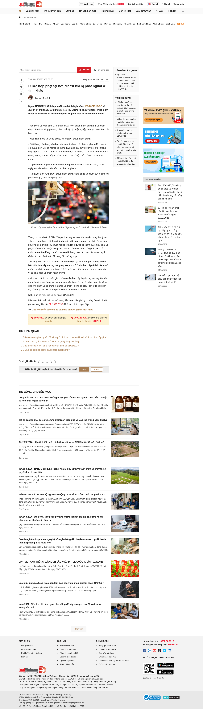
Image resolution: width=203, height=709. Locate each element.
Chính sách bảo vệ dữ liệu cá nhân (114, 660)
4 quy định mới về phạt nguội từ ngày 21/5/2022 (125, 133)
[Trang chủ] (20, 11)
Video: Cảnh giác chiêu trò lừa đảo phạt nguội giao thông (51, 341)
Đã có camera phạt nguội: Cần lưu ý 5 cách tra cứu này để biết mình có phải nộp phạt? (65, 337)
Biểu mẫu (117, 24)
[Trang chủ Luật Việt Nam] (30, 4)
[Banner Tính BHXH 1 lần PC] (163, 144)
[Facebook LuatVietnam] (144, 651)
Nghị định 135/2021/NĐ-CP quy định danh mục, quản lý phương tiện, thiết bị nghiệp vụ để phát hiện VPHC (126, 81)
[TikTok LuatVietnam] (159, 651)
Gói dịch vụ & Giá (135, 4)
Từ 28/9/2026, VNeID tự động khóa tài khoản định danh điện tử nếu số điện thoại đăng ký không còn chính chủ (170, 192)
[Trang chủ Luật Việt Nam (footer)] (32, 673)
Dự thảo (70, 11)
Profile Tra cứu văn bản (31, 653)
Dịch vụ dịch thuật (68, 657)
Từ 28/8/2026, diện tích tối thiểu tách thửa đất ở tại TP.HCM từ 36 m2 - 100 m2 (61, 442)
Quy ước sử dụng (106, 653)
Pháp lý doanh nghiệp (69, 653)
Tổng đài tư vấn (67, 664)
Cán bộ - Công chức (81, 24)
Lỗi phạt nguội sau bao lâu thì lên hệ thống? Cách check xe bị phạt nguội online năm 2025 (126, 108)
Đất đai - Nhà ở (51, 24)
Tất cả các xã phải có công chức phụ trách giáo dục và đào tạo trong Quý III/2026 (63, 420)
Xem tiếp (78, 629)
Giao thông (129, 24)
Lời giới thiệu (27, 645)
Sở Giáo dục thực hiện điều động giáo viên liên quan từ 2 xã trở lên (169, 278)
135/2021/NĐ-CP (93, 106)
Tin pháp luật (107, 11)
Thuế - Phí (37, 24)
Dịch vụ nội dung (67, 660)
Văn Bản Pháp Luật (27, 706)
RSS (182, 24)
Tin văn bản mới (87, 11)
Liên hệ (24, 657)
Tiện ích (172, 11)
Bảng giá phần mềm (107, 645)
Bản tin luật (125, 11)
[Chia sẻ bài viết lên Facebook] (21, 80)
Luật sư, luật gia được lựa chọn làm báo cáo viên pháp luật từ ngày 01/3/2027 (61, 583)
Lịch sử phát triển (28, 649)
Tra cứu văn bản (52, 11)
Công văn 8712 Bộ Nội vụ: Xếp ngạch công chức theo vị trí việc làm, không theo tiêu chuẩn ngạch (170, 234)
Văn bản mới (32, 11)
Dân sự (107, 24)
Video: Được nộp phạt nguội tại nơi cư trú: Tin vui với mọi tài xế (126, 122)
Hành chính (24, 24)
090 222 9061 (81, 318)
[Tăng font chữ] (107, 79)
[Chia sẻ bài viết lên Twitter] (21, 87)
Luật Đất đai (61, 706)
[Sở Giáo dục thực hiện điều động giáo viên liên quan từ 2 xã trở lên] (150, 277)
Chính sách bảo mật (107, 657)
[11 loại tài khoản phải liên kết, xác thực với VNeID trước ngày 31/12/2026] (150, 209)
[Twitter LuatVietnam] (164, 651)
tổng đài (48, 321)
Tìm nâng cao (102, 70)
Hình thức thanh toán (108, 649)
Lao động (97, 24)
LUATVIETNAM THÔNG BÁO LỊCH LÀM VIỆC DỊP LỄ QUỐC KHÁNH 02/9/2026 (61, 561)
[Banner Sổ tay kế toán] (163, 172)
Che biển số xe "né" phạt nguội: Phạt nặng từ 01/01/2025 (51, 346)
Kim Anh (46, 98)
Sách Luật (170, 24)
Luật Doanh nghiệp (45, 706)
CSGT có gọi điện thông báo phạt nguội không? (46, 350)
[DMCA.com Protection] (171, 698)
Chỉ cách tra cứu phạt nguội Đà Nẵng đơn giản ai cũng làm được (126, 161)
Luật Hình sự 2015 (76, 706)
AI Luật (159, 11)
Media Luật (158, 24)
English (155, 4)
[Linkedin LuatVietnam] (169, 651)
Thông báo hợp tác (107, 664)
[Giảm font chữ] (102, 79)
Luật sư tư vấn (143, 11)
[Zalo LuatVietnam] (149, 651)
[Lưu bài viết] (21, 94)
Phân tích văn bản (68, 649)
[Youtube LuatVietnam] (154, 651)
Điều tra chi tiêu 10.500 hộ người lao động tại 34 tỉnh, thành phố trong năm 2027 (63, 494)
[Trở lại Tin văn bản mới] (21, 101)
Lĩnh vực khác (144, 24)
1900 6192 (39, 318)
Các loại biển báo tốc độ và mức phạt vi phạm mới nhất (62, 309)
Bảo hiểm (65, 24)
